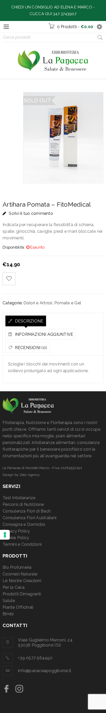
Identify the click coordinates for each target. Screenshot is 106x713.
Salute (9, 600)
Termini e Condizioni (22, 544)
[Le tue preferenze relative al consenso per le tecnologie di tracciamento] (5, 535)
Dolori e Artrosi (37, 302)
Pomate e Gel (67, 302)
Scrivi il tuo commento (31, 213)
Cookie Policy (16, 537)
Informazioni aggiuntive (43, 334)
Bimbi (8, 613)
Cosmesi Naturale (20, 574)
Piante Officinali (18, 607)
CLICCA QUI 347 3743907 (53, 14)
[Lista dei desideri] (9, 278)
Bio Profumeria (17, 567)
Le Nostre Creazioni (22, 580)
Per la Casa (13, 587)
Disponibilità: (14, 247)
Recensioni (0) (30, 347)
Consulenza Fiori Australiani (29, 517)
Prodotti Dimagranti (22, 594)
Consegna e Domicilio (24, 524)
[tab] (25, 321)
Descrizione (28, 321)
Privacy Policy (16, 531)
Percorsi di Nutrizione (23, 504)
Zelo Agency (30, 475)
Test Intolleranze (19, 497)
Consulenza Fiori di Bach (27, 511)
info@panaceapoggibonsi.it (44, 670)
